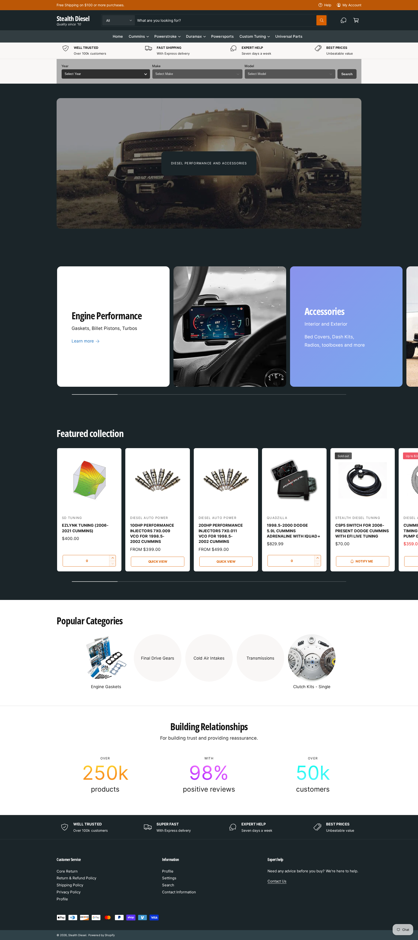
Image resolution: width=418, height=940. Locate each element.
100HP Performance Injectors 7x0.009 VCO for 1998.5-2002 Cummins (152, 533)
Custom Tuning (252, 36)
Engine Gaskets (106, 686)
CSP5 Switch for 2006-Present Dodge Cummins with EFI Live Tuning (362, 531)
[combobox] (232, 20)
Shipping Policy (70, 885)
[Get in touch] (343, 20)
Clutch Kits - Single (311, 686)
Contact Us (277, 881)
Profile (62, 899)
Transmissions (260, 658)
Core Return (67, 871)
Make (156, 66)
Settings (169, 878)
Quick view (157, 561)
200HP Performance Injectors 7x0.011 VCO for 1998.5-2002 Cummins (221, 533)
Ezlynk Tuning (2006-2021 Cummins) (85, 528)
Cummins (137, 36)
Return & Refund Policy (76, 878)
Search (347, 74)
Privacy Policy (69, 892)
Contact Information (179, 892)
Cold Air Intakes (209, 658)
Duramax (194, 36)
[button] (356, 20)
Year (64, 66)
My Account (352, 5)
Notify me (364, 561)
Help (327, 5)
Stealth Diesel (77, 935)
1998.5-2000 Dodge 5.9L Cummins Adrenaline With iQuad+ (293, 531)
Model (249, 66)
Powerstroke (165, 36)
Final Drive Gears (157, 658)
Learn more (83, 341)
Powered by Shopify (101, 935)
